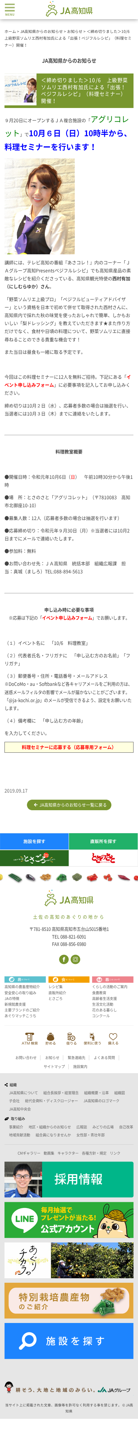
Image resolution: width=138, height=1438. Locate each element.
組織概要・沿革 (96, 1093)
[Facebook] (63, 959)
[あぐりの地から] (69, 1260)
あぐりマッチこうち (20, 1016)
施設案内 (80, 1066)
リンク (115, 1153)
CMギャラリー (29, 1153)
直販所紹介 (57, 993)
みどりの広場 (103, 1127)
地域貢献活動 (19, 1135)
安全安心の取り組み (20, 993)
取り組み (17, 1118)
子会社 (14, 1101)
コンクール (101, 1016)
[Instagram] (75, 959)
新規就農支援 (15, 1004)
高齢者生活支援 (104, 998)
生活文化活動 (102, 1004)
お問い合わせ (26, 1057)
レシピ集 (55, 986)
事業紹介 (16, 1127)
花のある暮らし (104, 1010)
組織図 (119, 1093)
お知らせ (52, 1057)
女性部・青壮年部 (90, 1135)
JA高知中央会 (20, 1109)
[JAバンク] (29, 1039)
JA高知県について (23, 1093)
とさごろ (55, 998)
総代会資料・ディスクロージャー (51, 1101)
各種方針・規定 (94, 1153)
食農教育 (99, 993)
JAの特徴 (11, 998)
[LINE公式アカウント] (69, 1220)
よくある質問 (104, 1057)
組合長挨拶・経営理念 (61, 1093)
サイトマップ (54, 1066)
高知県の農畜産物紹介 (22, 986)
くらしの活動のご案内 (109, 986)
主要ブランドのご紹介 (22, 1010)
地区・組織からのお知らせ (50, 1127)
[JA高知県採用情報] (69, 1179)
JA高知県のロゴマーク (101, 1101)
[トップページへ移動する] (69, 899)
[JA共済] (113, 1039)
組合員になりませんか (53, 1135)
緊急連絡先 (76, 1057)
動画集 (49, 1153)
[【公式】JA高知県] (69, 8)
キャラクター (68, 1153)
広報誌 (81, 1127)
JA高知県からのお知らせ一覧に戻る (72, 805)
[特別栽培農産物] (69, 1301)
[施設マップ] (69, 1341)
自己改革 (126, 1127)
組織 (12, 1085)
